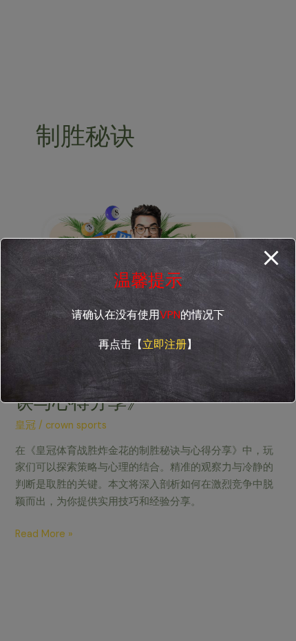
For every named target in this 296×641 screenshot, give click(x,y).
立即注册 (164, 344)
